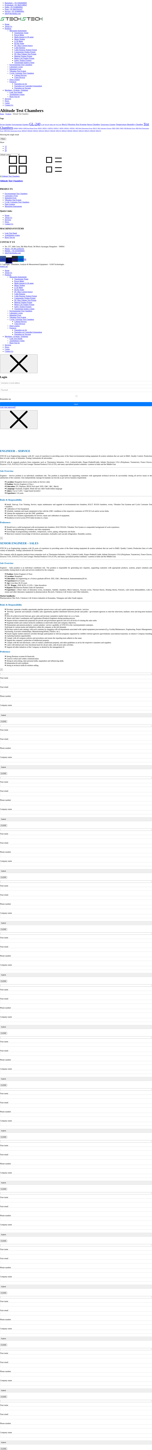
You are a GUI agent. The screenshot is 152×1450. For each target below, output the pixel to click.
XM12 (118, 128)
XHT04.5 (66, 128)
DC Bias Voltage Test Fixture (25, 54)
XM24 (122, 128)
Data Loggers (15, 80)
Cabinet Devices (20, 75)
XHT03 (61, 128)
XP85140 (81, 131)
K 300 (42, 124)
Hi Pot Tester (19, 43)
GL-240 (34, 124)
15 (6, 148)
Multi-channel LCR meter (24, 37)
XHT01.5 (45, 128)
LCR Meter (18, 41)
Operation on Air (20, 84)
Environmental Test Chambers (21, 65)
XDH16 (20, 128)
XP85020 (64, 131)
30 (6, 151)
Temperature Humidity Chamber (129, 124)
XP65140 (41, 131)
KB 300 (47, 124)
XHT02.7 (56, 128)
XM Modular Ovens (129, 128)
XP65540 (52, 131)
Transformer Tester (21, 33)
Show (2, 142)
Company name (6, 705)
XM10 (114, 128)
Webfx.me (4, 266)
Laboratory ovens (16, 67)
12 (6, 146)
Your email (4, 687)
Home (7, 24)
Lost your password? (8, 407)
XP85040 (69, 131)
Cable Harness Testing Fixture (25, 50)
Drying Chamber (5, 124)
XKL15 (95, 128)
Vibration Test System (18, 71)
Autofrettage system (17, 94)
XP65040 (30, 131)
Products (8, 29)
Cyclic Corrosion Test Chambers (22, 73)
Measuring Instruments (18, 31)
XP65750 (58, 131)
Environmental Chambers (20, 124)
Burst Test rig (15, 97)
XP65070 (35, 131)
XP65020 (24, 131)
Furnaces (13, 82)
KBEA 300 (53, 124)
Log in (76, 404)
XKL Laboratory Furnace (104, 128)
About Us (8, 26)
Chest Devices (19, 77)
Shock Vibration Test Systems (74, 124)
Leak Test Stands (16, 92)
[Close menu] (19, 363)
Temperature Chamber (108, 124)
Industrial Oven (15, 69)
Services (8, 99)
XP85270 (87, 131)
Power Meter (19, 35)
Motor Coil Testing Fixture (24, 58)
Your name (4, 678)
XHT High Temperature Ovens (84, 128)
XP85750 (98, 131)
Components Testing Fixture (25, 52)
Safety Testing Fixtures (22, 60)
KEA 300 (58, 124)
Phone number (5, 696)
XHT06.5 (72, 128)
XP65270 (47, 131)
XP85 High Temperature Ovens (12, 131)
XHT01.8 (50, 128)
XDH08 (16, 128)
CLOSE (3, 721)
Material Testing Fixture (23, 56)
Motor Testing (19, 39)
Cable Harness (19, 48)
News (7, 101)
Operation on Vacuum (22, 88)
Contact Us (9, 105)
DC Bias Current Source (23, 46)
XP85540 (92, 131)
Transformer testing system (24, 63)
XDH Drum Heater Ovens (30, 128)
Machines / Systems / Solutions (16, 90)
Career (7, 103)
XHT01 (40, 128)
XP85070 (75, 131)
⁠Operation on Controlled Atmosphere (28, 86)
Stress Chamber (93, 124)
